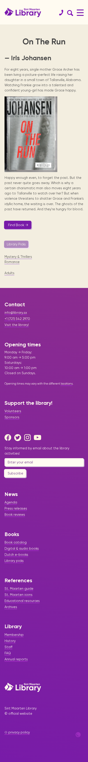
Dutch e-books (16, 554)
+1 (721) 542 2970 (17, 319)
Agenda (11, 502)
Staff (8, 647)
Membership (14, 635)
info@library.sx (16, 312)
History (10, 641)
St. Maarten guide (19, 588)
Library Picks (16, 244)
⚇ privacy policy (17, 732)
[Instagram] (28, 438)
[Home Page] (23, 687)
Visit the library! (17, 325)
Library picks (14, 561)
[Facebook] (9, 438)
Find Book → (18, 225)
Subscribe (15, 473)
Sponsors (12, 417)
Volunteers (13, 411)
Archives (11, 607)
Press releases (16, 508)
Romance (12, 262)
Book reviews (15, 514)
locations (67, 383)
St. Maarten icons (18, 595)
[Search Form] (69, 13)
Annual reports (16, 659)
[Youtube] (38, 438)
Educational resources (22, 601)
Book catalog (16, 542)
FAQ (8, 653)
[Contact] (59, 13)
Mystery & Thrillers (18, 257)
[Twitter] (18, 438)
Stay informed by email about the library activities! (37, 450)
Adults (9, 273)
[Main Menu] (80, 12)
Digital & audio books (22, 548)
